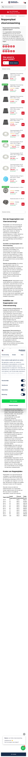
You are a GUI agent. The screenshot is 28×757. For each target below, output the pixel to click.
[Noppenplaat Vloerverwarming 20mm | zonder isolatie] (5, 76)
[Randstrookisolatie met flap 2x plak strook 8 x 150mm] (5, 179)
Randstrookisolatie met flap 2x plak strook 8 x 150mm (16, 176)
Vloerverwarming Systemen (11, 16)
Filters (14, 754)
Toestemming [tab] (5, 354)
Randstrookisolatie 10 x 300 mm (17, 198)
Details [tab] (14, 354)
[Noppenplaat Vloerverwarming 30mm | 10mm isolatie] (5, 88)
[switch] (23, 385)
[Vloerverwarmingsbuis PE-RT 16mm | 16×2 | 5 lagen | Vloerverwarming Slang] (5, 145)
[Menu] (3, 2)
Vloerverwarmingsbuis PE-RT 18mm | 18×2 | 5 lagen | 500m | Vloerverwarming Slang (17, 154)
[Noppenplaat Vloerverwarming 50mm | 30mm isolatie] (5, 111)
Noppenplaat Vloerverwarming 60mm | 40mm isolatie (16, 120)
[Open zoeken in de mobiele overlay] (13, 7)
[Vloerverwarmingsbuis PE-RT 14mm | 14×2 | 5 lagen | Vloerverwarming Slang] (5, 133)
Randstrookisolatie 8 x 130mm (16, 187)
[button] (24, 2)
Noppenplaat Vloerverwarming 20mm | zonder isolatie (16, 74)
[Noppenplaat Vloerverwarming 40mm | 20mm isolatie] (5, 99)
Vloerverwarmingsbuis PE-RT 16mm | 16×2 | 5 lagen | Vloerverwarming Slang (16, 142)
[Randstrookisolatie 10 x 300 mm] (5, 202)
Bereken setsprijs (14, 62)
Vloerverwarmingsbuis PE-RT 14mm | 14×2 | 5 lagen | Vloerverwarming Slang (16, 131)
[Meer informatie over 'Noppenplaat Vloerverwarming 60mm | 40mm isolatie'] (23, 124)
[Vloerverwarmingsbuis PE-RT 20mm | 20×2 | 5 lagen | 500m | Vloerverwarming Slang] (5, 167)
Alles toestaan (13, 401)
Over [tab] (22, 354)
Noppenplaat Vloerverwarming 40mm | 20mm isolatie (16, 97)
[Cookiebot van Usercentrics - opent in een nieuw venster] (19, 351)
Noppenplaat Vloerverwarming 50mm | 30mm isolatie (16, 108)
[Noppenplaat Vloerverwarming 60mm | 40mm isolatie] (5, 122)
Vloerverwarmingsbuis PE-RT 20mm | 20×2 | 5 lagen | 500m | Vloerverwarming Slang (17, 165)
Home (2, 16)
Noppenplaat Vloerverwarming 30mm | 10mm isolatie (16, 85)
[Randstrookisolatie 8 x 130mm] (5, 190)
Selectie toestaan (13, 405)
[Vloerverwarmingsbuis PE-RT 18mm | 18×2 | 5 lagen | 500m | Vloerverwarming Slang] (5, 156)
